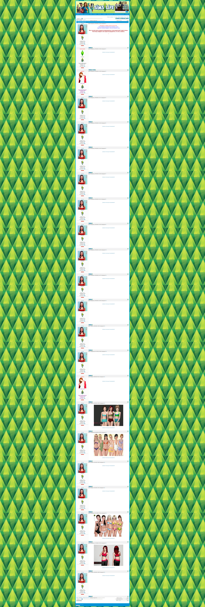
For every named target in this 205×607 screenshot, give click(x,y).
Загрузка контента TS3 (86, 20)
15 (104, 376)
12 (106, 300)
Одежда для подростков (93, 20)
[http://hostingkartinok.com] (108, 425)
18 (104, 462)
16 (104, 403)
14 (106, 351)
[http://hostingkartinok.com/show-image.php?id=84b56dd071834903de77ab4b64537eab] (108, 565)
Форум (77, 20)
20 (106, 513)
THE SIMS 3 (80, 20)
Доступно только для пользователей (109, 52)
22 (104, 572)
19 (104, 487)
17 (106, 432)
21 (106, 543)
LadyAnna (84, 19)
